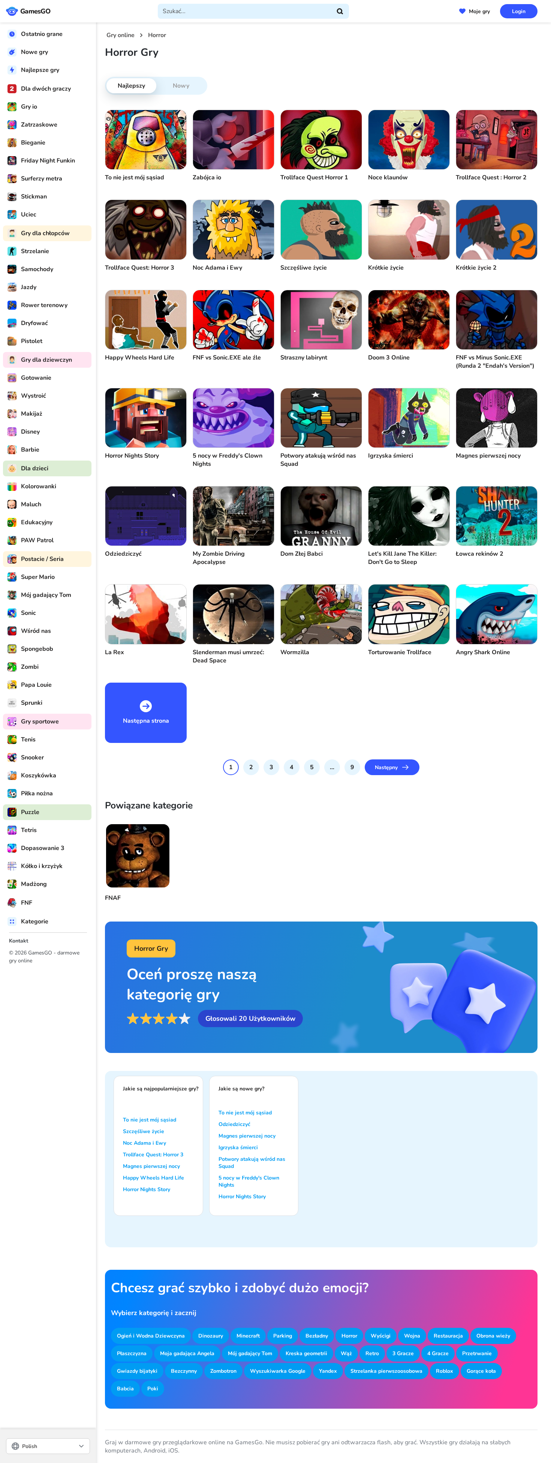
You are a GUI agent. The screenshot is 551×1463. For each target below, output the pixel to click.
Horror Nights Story (146, 1189)
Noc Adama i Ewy (144, 1143)
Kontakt (18, 940)
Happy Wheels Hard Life (153, 1177)
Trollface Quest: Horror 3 (153, 1154)
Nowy (181, 86)
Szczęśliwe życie (143, 1131)
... (332, 767)
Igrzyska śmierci (238, 1147)
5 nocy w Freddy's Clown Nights (249, 1181)
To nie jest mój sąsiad (149, 1119)
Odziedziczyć (234, 1124)
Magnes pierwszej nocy (151, 1166)
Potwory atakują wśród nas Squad (252, 1163)
